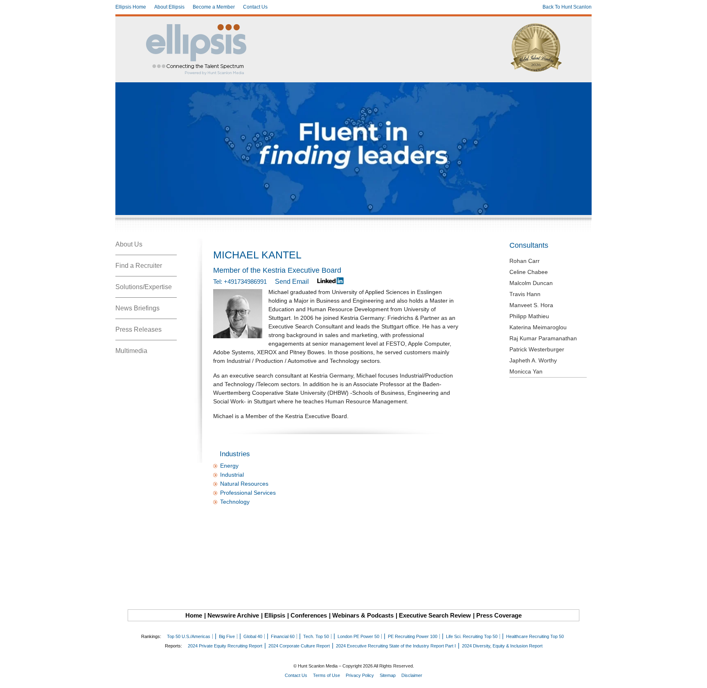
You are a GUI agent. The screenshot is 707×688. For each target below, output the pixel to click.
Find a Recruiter (138, 265)
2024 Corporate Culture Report (299, 645)
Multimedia (131, 350)
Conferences (308, 615)
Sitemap (388, 675)
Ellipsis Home (130, 7)
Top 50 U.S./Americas (188, 636)
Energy (229, 465)
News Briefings (137, 308)
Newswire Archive (233, 615)
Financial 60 (283, 636)
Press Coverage (499, 615)
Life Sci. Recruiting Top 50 (472, 636)
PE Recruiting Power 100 (412, 636)
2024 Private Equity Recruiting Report (225, 645)
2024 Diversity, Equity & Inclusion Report (502, 645)
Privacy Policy (360, 675)
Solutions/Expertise (143, 286)
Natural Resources (244, 483)
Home (193, 615)
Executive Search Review (435, 615)
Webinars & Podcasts (363, 615)
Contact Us (255, 7)
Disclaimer (411, 675)
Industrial (232, 474)
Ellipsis (274, 615)
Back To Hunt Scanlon (567, 7)
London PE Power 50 (358, 636)
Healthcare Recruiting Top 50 (535, 636)
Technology (235, 501)
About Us (128, 244)
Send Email (292, 281)
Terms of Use (326, 675)
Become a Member (214, 7)
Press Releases (138, 329)
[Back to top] (695, 676)
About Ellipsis (169, 7)
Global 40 (252, 636)
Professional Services (248, 492)
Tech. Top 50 (316, 636)
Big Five (227, 636)
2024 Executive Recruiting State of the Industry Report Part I (396, 645)
